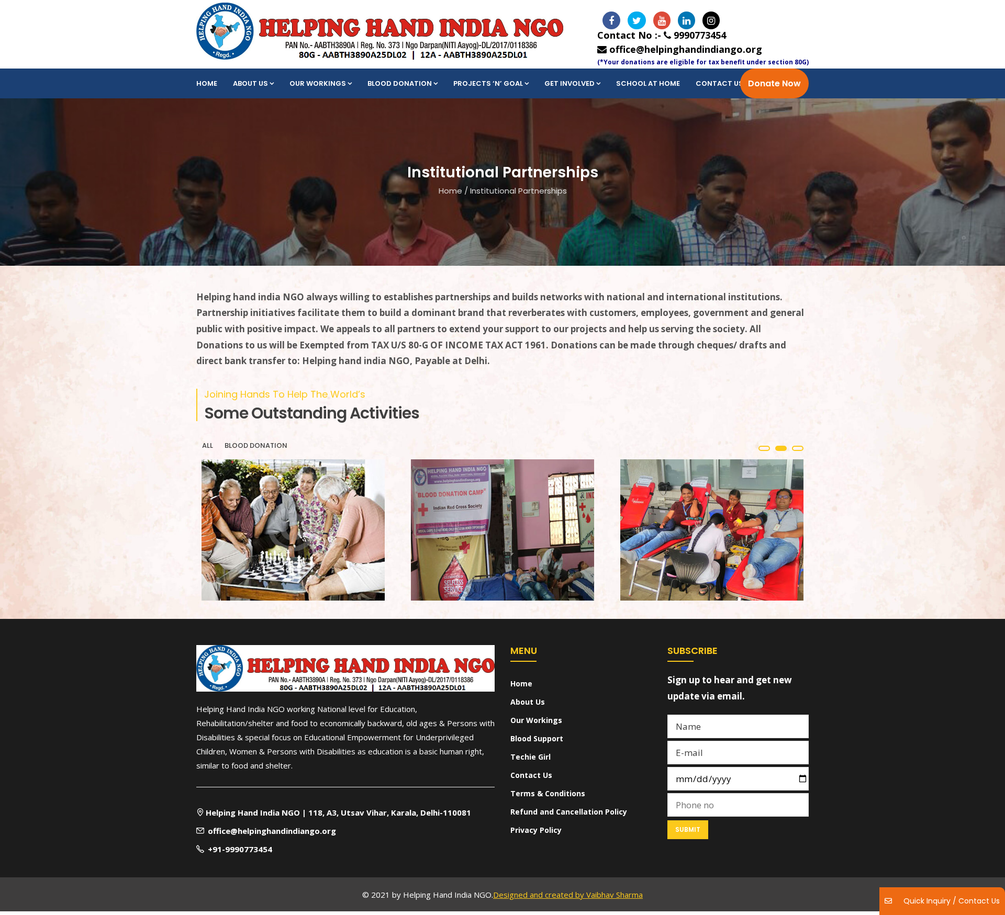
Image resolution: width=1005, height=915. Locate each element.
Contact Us (719, 83)
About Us (250, 83)
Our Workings (317, 83)
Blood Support (536, 738)
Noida (224, 561)
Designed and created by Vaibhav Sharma (568, 894)
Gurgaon (447, 557)
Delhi (678, 543)
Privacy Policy (536, 830)
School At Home (648, 83)
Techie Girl (530, 757)
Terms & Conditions (547, 793)
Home (206, 83)
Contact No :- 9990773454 (661, 35)
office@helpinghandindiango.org (684, 49)
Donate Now (774, 83)
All (207, 445)
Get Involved (569, 83)
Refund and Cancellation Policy (568, 812)
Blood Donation (399, 83)
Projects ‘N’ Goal (488, 83)
